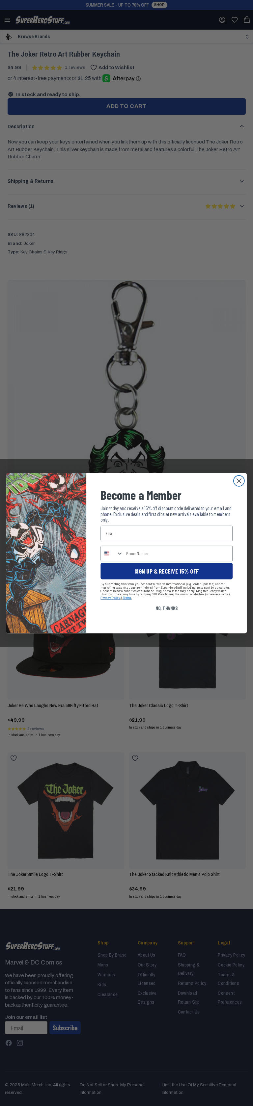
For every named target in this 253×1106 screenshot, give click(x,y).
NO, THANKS (166, 608)
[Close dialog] (239, 480)
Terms (127, 597)
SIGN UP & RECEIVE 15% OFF (166, 570)
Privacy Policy (110, 597)
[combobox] (112, 553)
